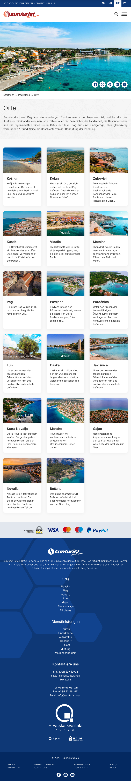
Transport (65, 641)
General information (13, 766)
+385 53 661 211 (68, 687)
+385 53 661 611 (68, 691)
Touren (65, 629)
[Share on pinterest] (110, 84)
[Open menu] (123, 14)
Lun (65, 598)
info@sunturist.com (69, 695)
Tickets (65, 644)
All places (65, 610)
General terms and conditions (45, 766)
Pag (65, 590)
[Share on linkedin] (117, 84)
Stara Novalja (66, 606)
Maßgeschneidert (65, 653)
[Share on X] (102, 84)
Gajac (65, 602)
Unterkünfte (65, 633)
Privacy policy (113, 766)
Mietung (65, 649)
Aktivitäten (65, 637)
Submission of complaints (82, 766)
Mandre (65, 594)
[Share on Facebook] (95, 84)
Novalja (65, 586)
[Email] (124, 84)
